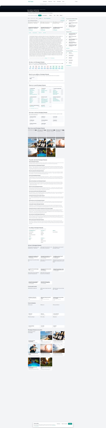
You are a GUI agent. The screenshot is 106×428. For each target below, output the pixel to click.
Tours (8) (30, 32)
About (63, 1)
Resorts (30, 236)
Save (63, 18)
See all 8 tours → (63, 20)
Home (28, 9)
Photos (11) (40, 32)
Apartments (30, 233)
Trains (54, 1)
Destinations (45, 1)
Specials (42, 242)
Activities (50, 15)
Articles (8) (44, 32)
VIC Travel (30, 1)
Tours (54, 15)
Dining (57, 15)
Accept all (70, 423)
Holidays (61, 15)
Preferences (58, 423)
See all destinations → (69, 65)
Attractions (42, 233)
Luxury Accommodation (32, 234)
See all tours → (68, 48)
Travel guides (59, 1)
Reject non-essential (64, 423)
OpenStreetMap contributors (34, 108)
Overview (40, 15)
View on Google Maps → (47, 18)
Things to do (50, 1)
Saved (76, 1)
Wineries (42, 234)
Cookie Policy (54, 425)
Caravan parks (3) (35, 32)
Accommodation (44, 15)
